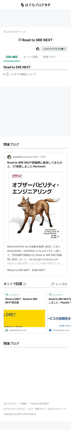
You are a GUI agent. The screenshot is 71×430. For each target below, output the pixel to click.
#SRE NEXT (38, 270)
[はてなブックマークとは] (24, 284)
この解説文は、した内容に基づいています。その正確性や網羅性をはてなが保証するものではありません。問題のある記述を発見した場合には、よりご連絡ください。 (20, 75)
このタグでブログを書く (54, 48)
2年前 (43, 157)
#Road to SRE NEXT (18, 270)
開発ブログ (40, 408)
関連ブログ (49, 56)
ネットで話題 (30, 56)
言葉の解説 (12, 56)
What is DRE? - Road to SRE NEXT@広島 (21, 300)
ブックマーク (12, 294)
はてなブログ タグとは (14, 408)
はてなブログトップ (57, 408)
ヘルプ (30, 408)
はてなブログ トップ (16, 31)
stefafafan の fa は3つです (25, 157)
